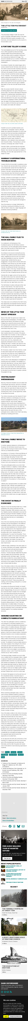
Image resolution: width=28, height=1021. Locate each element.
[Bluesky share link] (18, 826)
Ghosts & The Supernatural (9, 30)
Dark (6, 1)
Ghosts (7, 752)
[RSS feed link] (11, 992)
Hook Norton (12, 754)
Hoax (3, 757)
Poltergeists (5, 754)
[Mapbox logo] (4, 812)
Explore (6, 22)
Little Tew (20, 754)
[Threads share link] (14, 826)
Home (2, 22)
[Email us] (8, 992)
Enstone (20, 752)
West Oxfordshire (11, 818)
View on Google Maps (8, 820)
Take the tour (7, 858)
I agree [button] (5, 1016)
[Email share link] (23, 826)
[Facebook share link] (10, 826)
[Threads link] (5, 992)
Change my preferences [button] (15, 1016)
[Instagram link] (2, 992)
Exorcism (13, 752)
